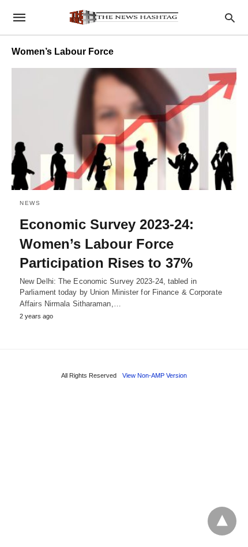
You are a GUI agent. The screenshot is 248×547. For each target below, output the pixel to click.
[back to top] (222, 521)
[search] (229, 17)
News (30, 203)
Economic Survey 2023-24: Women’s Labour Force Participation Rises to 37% (107, 243)
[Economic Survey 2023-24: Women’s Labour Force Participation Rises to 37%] (124, 129)
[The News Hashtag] (123, 17)
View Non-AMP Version (154, 375)
